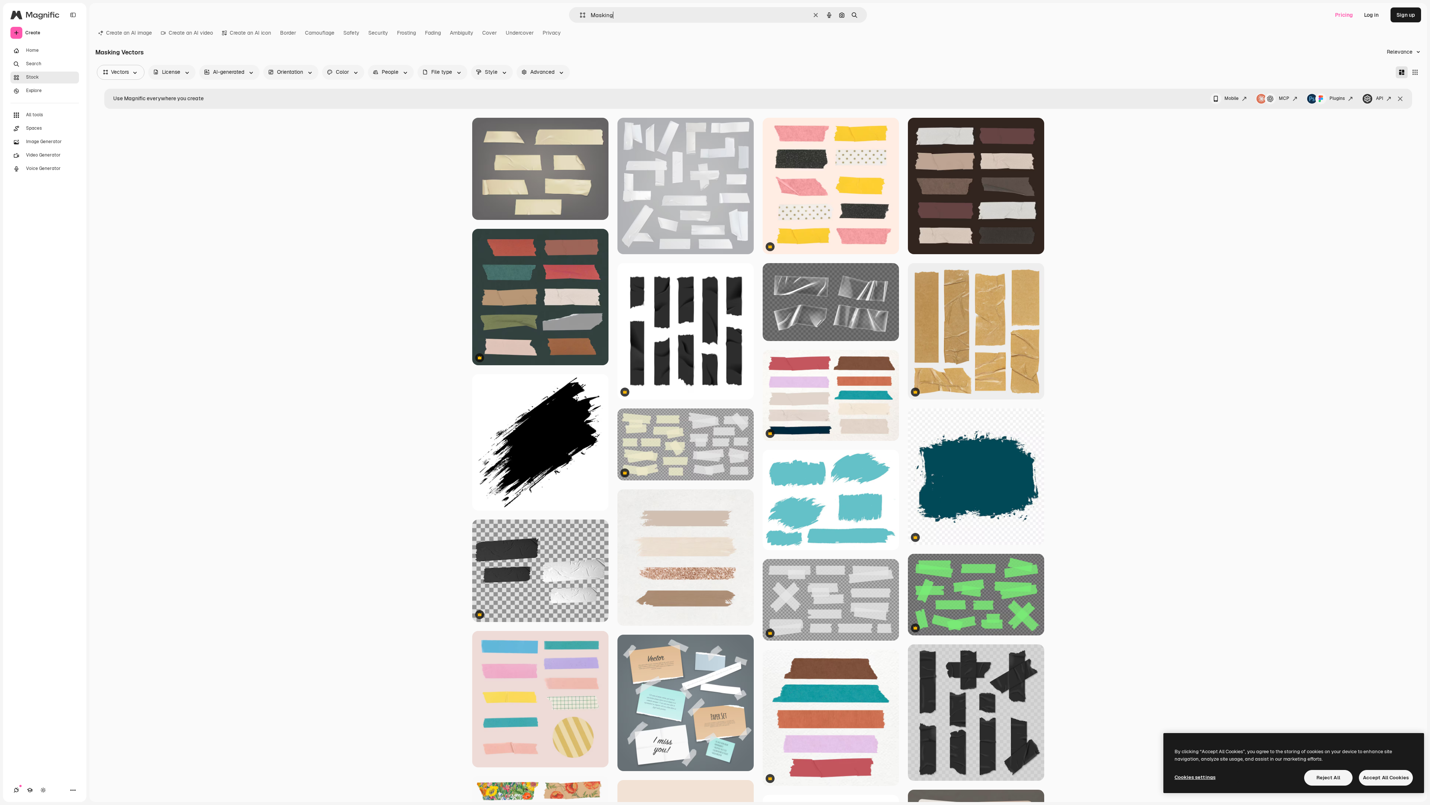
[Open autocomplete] (579, 15)
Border (288, 32)
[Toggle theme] (43, 790)
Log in (1371, 15)
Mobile (1231, 98)
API (1379, 98)
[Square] (1415, 72)
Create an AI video (191, 32)
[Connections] (16, 790)
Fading (433, 32)
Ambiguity (461, 32)
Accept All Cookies (1386, 777)
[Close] (1400, 99)
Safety (351, 32)
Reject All (1328, 777)
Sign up (1405, 15)
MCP (1284, 98)
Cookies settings (1195, 777)
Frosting (406, 32)
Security (378, 32)
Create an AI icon (250, 32)
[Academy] (30, 790)
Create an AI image (129, 32)
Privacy (552, 32)
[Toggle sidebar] (73, 15)
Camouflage (319, 32)
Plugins (1337, 98)
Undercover (520, 32)
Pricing (1344, 15)
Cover (489, 32)
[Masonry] (1402, 72)
